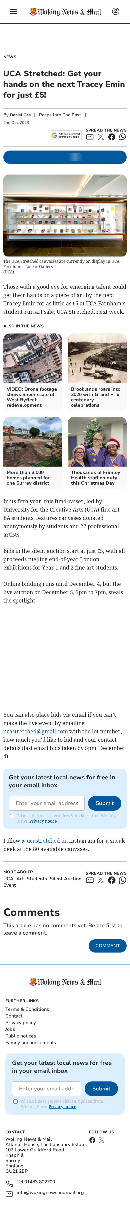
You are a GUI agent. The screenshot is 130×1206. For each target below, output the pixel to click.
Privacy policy (20, 1022)
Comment (107, 946)
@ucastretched (41, 840)
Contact (13, 1016)
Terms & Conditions (27, 1009)
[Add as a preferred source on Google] (66, 135)
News (9, 57)
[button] (13, 12)
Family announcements (30, 1042)
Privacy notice (43, 821)
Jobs (10, 1029)
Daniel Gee (20, 115)
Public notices (20, 1036)
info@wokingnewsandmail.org (50, 1193)
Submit (105, 803)
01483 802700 (39, 1182)
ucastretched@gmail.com (35, 731)
